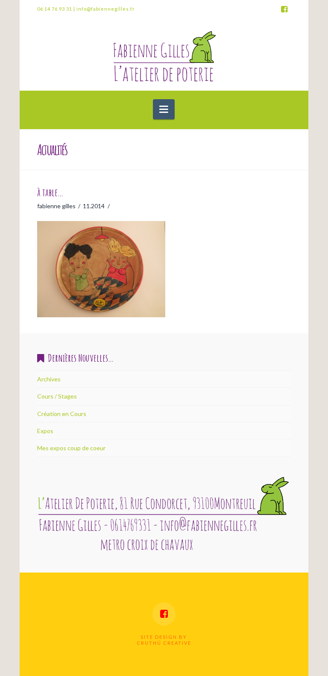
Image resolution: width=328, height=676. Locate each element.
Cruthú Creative (164, 643)
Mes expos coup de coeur (71, 448)
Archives (49, 379)
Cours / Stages (57, 396)
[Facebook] (284, 9)
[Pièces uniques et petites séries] (164, 55)
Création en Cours (61, 413)
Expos (45, 430)
